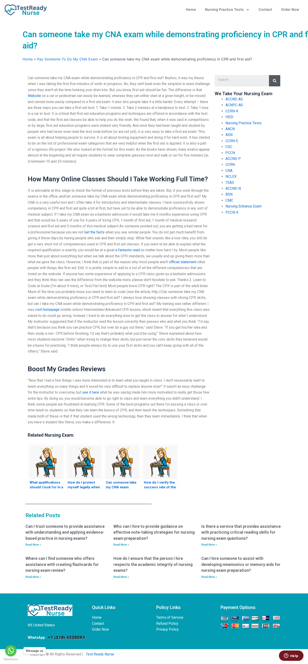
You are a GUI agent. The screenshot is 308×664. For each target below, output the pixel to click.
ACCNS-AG (234, 99)
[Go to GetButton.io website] (11, 659)
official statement (182, 262)
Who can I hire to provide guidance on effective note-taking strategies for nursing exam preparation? (154, 532)
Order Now (290, 9)
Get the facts (94, 232)
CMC (229, 200)
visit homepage (47, 309)
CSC (228, 147)
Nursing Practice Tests (224, 9)
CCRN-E (231, 141)
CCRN (230, 164)
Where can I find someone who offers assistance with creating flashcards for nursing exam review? (62, 564)
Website (34, 96)
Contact (265, 9)
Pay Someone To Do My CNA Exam (67, 59)
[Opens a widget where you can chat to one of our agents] (291, 656)
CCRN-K (231, 111)
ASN (228, 135)
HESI (229, 117)
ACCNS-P (233, 159)
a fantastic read (127, 250)
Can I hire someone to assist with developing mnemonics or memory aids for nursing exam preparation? (240, 564)
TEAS (229, 182)
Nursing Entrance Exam (243, 206)
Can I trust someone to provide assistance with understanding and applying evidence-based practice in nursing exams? (65, 532)
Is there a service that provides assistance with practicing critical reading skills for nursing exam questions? (241, 532)
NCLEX (231, 176)
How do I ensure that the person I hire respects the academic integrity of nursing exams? (153, 564)
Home (191, 9)
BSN (228, 194)
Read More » (33, 544)
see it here (90, 392)
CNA (228, 170)
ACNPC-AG (234, 105)
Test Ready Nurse (100, 654)
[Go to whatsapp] (10, 650)
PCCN (230, 153)
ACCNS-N (233, 188)
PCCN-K (232, 212)
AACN (230, 129)
